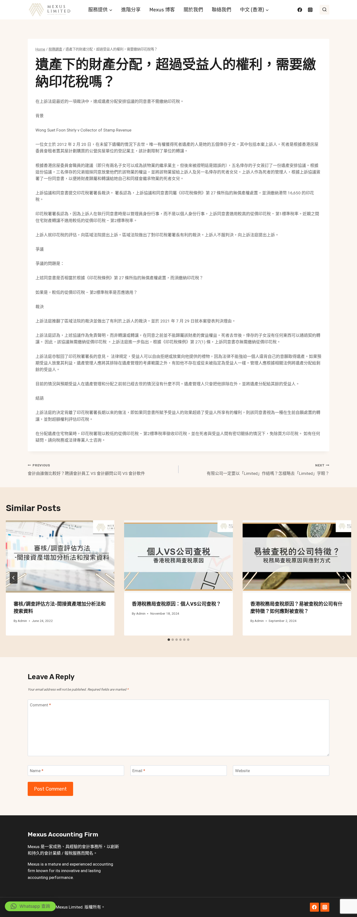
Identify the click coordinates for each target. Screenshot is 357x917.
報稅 (68, 853)
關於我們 (193, 10)
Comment (40, 704)
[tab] (169, 639)
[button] (30, 906)
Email (138, 770)
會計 (86, 846)
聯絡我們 (221, 10)
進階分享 (131, 10)
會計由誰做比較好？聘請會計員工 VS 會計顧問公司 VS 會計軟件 (86, 469)
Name (36, 770)
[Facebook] (299, 9)
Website (242, 770)
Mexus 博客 (162, 10)
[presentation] (60, 556)
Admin (22, 621)
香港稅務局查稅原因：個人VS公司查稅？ (176, 604)
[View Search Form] (324, 10)
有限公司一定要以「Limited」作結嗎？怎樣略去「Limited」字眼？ (268, 469)
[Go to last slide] (13, 578)
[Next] (343, 578)
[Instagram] (310, 9)
